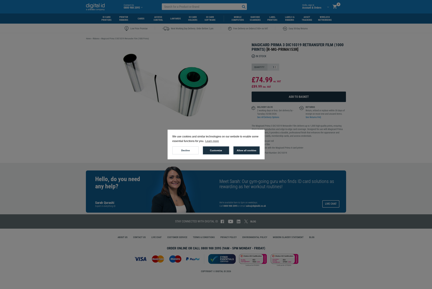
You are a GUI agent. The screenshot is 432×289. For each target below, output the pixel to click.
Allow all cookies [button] (246, 150)
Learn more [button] (212, 141)
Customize (216, 150)
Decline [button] (185, 150)
